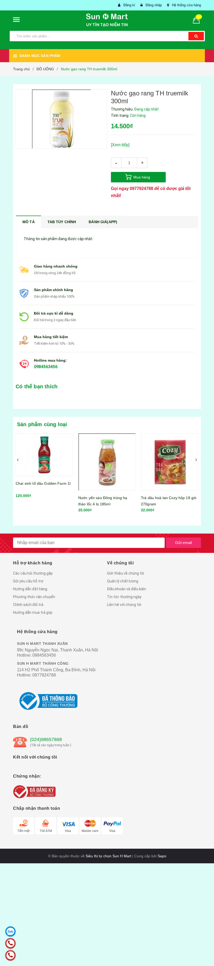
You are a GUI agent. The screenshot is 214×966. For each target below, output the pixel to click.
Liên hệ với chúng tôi (124, 605)
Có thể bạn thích (36, 386)
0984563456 (45, 366)
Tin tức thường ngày (124, 597)
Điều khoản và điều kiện (126, 589)
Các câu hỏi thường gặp (33, 573)
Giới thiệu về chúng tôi (125, 573)
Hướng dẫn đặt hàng (30, 589)
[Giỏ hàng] (198, 20)
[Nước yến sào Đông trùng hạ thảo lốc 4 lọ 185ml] (107, 462)
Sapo (162, 856)
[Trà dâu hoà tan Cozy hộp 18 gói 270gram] (169, 462)
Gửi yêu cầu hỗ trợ (28, 581)
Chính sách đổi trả (28, 605)
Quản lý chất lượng (122, 581)
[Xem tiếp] (120, 145)
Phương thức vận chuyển (34, 597)
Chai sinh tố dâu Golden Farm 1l (43, 483)
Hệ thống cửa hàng (186, 5)
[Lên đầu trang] (202, 950)
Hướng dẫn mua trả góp (32, 612)
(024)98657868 (46, 739)
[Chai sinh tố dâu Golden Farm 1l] (44, 455)
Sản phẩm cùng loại (42, 424)
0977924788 (141, 188)
